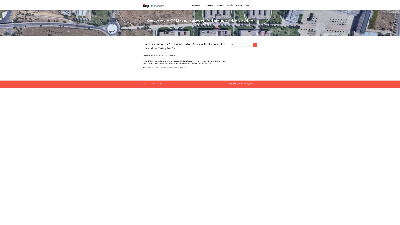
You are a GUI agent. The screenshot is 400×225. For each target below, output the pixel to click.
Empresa (239, 5)
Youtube (159, 84)
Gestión (230, 5)
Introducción (196, 5)
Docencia (220, 5)
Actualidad (209, 5)
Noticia (165, 55)
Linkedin (151, 84)
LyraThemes (249, 84)
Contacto (250, 5)
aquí (184, 68)
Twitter (145, 84)
